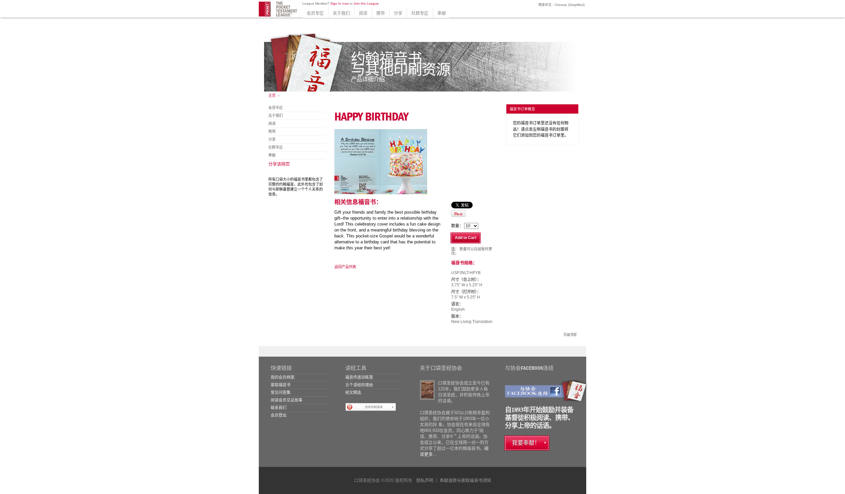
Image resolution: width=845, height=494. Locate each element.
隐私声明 (424, 480)
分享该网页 (279, 163)
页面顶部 (570, 334)
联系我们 (279, 408)
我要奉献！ (526, 443)
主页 (272, 95)
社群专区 (419, 13)
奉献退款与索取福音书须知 (465, 480)
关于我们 (341, 13)
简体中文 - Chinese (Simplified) (561, 5)
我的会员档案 (282, 377)
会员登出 (279, 415)
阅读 (363, 13)
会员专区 (315, 13)
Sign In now (339, 3)
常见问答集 (280, 392)
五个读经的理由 (359, 385)
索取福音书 (280, 385)
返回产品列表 (345, 267)
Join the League (366, 3)
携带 (380, 13)
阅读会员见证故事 (286, 400)
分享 (398, 13)
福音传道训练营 (359, 377)
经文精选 (353, 392)
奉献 (441, 13)
